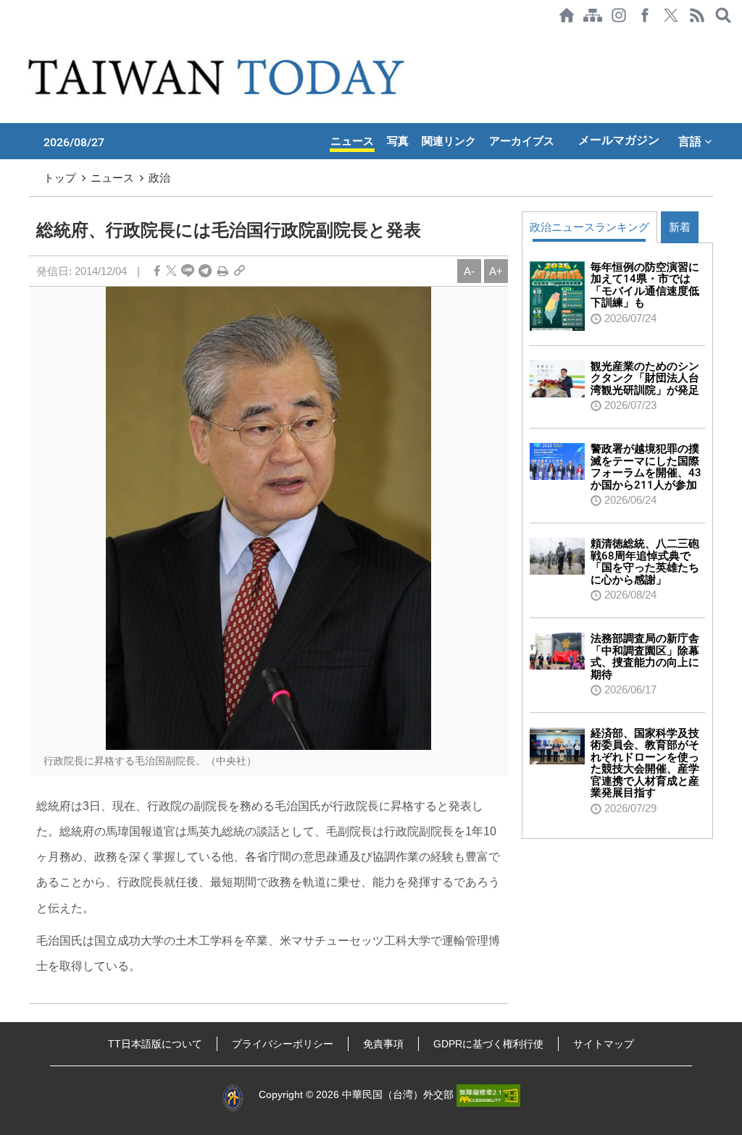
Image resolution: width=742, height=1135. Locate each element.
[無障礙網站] (488, 1094)
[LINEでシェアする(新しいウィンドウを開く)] (187, 271)
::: (4, 37)
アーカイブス (521, 141)
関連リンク (449, 141)
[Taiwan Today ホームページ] (566, 15)
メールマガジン (618, 140)
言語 (691, 141)
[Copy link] (239, 271)
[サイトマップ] (592, 15)
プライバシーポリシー (282, 1044)
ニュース (352, 141)
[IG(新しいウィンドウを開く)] (618, 15)
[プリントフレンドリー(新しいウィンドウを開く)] (223, 271)
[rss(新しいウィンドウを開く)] (697, 15)
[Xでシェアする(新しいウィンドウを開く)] (671, 15)
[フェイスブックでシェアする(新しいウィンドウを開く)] (644, 15)
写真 (398, 141)
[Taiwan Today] (219, 76)
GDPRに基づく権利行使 (488, 1044)
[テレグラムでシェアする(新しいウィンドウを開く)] (205, 271)
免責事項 (383, 1044)
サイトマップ (603, 1044)
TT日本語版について (155, 1044)
